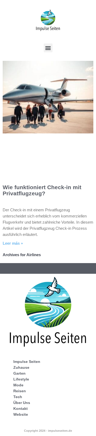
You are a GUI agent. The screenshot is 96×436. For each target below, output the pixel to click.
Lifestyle (21, 379)
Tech (17, 397)
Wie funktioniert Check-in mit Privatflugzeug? (42, 190)
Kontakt (20, 408)
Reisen (19, 391)
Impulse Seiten (26, 361)
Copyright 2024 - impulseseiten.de (48, 430)
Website (20, 414)
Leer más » (13, 243)
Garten (19, 373)
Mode (18, 385)
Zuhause (21, 367)
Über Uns (21, 403)
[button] (48, 47)
